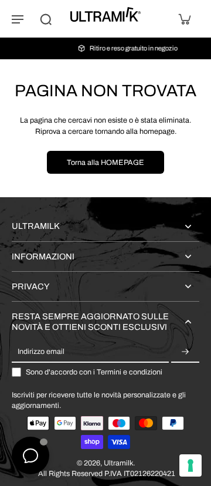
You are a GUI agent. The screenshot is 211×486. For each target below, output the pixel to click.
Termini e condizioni (129, 372)
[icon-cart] (184, 19)
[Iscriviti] (185, 352)
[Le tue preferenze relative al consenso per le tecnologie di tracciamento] (190, 465)
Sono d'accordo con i (94, 372)
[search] (46, 19)
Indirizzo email (41, 351)
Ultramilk (118, 463)
